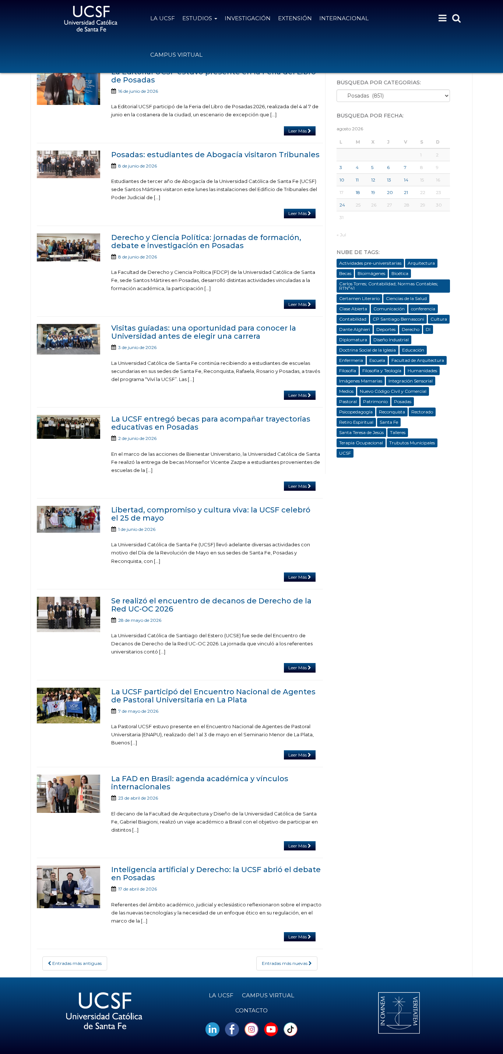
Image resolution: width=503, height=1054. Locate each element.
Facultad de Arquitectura (417, 360)
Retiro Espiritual (356, 422)
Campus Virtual (176, 54)
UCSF (345, 453)
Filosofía (347, 370)
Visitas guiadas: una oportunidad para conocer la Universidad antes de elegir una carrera (203, 332)
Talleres (397, 432)
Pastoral (348, 401)
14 (406, 180)
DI (428, 329)
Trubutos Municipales (412, 442)
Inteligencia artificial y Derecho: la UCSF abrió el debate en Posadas (216, 873)
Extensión (295, 18)
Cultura (438, 319)
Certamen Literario (359, 298)
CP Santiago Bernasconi (398, 319)
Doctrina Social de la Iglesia (367, 350)
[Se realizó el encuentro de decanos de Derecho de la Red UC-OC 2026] (68, 614)
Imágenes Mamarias (360, 381)
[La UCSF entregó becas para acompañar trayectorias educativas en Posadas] (68, 427)
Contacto (251, 1010)
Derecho (410, 329)
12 (373, 180)
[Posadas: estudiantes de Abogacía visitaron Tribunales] (68, 164)
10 (342, 180)
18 (358, 192)
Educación (413, 350)
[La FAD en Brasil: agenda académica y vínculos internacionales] (68, 794)
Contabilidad (352, 319)
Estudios (198, 18)
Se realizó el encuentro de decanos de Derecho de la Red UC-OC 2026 (211, 604)
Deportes (385, 329)
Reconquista (392, 412)
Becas (345, 273)
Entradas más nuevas (285, 963)
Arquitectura (421, 263)
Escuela (377, 360)
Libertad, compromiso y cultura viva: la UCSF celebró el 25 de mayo (210, 513)
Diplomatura (353, 339)
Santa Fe (389, 422)
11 (357, 180)
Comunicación (389, 308)
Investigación (248, 18)
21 (406, 192)
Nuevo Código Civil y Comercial (393, 391)
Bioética (399, 273)
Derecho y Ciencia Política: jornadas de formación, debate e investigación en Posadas (206, 241)
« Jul (341, 234)
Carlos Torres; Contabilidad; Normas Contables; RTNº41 (388, 286)
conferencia (423, 308)
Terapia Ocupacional (361, 442)
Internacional (344, 18)
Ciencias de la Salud (406, 298)
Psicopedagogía (356, 412)
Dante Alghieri (354, 329)
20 (390, 192)
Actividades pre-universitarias (370, 263)
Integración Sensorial (410, 381)
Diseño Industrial (391, 339)
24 (342, 205)
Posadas (402, 401)
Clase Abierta (353, 308)
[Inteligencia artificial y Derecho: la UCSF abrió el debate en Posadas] (68, 887)
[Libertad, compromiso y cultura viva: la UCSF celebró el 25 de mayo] (68, 519)
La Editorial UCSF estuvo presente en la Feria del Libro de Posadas (213, 75)
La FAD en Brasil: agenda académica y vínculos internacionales (199, 782)
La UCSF (162, 18)
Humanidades (422, 370)
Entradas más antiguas (76, 963)
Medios (346, 391)
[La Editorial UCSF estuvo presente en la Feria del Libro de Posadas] (68, 86)
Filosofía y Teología (381, 370)
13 (389, 180)
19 (373, 192)
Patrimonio (375, 401)
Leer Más (298, 131)
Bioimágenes (371, 273)
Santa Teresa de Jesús (361, 432)
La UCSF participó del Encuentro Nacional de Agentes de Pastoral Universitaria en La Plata (213, 695)
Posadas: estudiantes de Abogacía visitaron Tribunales (215, 154)
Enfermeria (351, 360)
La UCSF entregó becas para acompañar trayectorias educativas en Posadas (210, 423)
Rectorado (422, 412)
